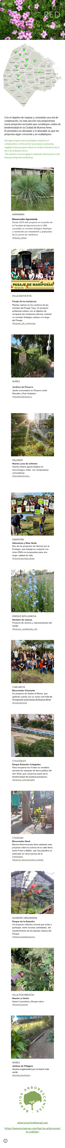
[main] (32, 14)
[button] (3, 4)
